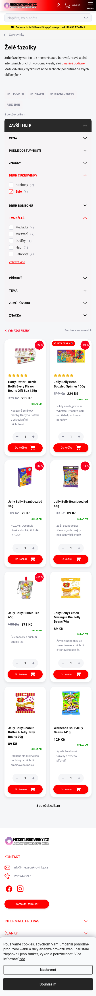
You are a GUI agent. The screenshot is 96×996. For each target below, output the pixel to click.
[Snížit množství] (17, 436)
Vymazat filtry (18, 330)
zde (22, 959)
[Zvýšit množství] (33, 436)
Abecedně (13, 104)
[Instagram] (19, 888)
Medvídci (24, 227)
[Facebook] (8, 888)
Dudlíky (23, 241)
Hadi (21, 247)
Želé (21, 192)
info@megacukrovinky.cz (30, 867)
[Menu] (90, 5)
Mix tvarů (24, 234)
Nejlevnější (15, 94)
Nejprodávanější (62, 94)
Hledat (86, 17)
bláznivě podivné (73, 63)
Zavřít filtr (20, 125)
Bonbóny (24, 185)
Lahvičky (24, 254)
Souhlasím (48, 984)
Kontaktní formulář (26, 904)
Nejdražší (37, 94)
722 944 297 (22, 876)
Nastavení (48, 970)
